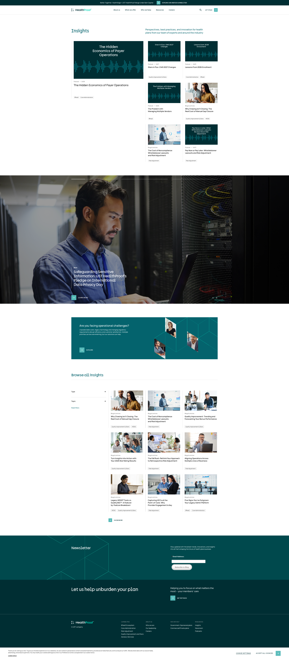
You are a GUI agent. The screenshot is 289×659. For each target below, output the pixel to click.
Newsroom (199, 628)
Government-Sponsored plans (181, 625)
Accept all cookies (264, 653)
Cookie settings (243, 653)
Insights (198, 625)
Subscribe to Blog (182, 567)
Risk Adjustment (127, 631)
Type (73, 392)
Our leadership (151, 628)
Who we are (150, 625)
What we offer (130, 10)
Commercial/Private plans (179, 628)
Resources (160, 10)
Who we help (146, 10)
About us (116, 10)
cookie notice (12, 656)
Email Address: (178, 556)
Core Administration (128, 628)
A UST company (77, 627)
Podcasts (198, 631)
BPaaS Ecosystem (127, 625)
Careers (172, 10)
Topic (73, 401)
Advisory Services (127, 637)
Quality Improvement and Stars (132, 634)
